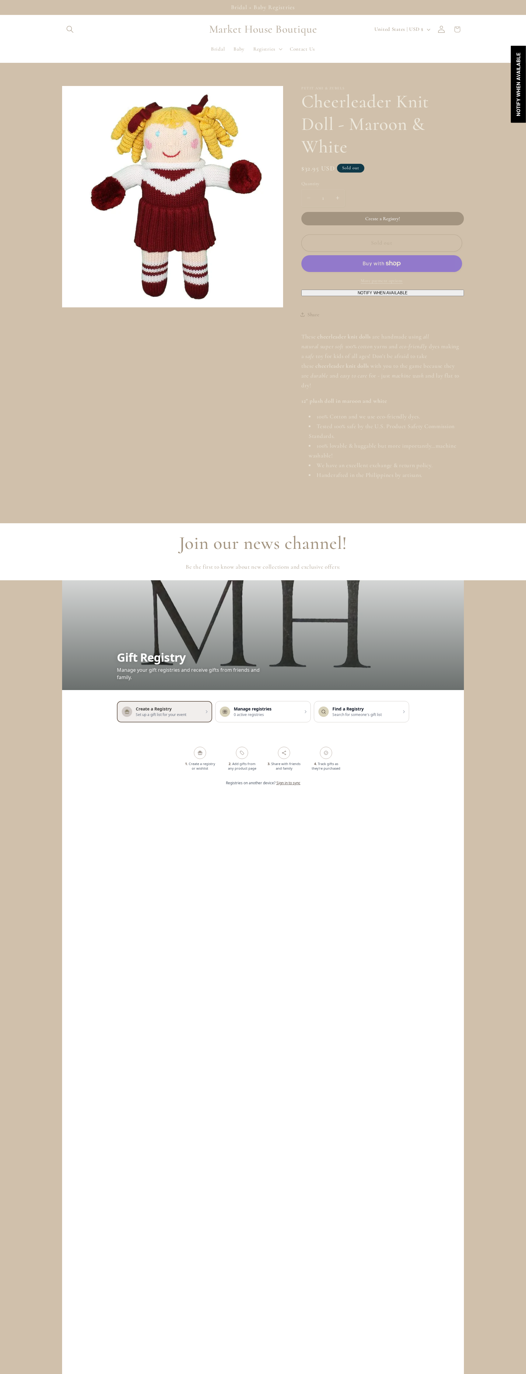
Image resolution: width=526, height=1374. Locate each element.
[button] (70, 29)
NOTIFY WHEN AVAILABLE (383, 293)
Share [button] (313, 314)
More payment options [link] (382, 280)
